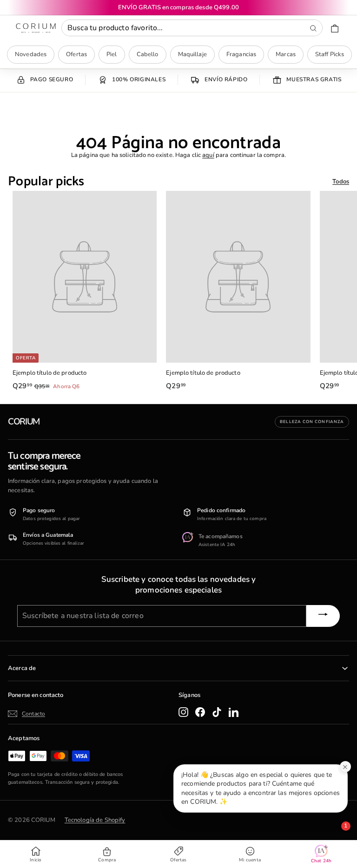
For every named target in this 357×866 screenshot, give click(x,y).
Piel (111, 54)
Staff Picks (329, 54)
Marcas (286, 54)
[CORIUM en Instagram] (183, 712)
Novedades (30, 54)
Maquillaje (192, 54)
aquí (208, 155)
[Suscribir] (323, 615)
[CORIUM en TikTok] (217, 712)
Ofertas (76, 54)
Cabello (148, 54)
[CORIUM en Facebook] (200, 712)
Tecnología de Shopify (95, 820)
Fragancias (241, 54)
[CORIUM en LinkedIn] (233, 712)
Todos (340, 181)
